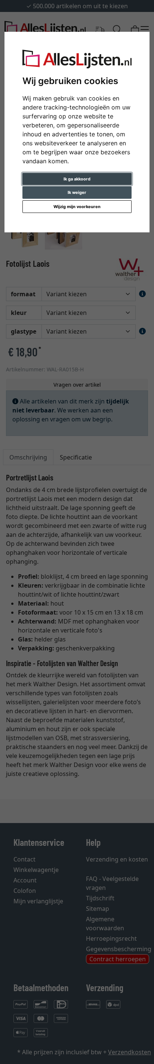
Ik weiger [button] (77, 192)
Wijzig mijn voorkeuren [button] (77, 206)
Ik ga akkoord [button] (77, 179)
